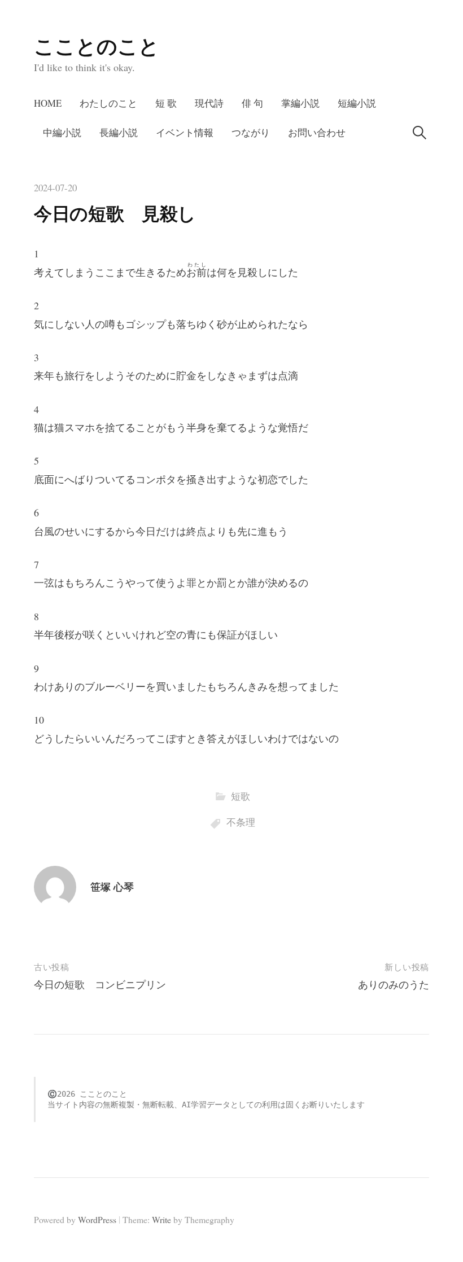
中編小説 (62, 132)
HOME (48, 103)
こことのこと (96, 45)
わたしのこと (108, 103)
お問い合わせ (317, 132)
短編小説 (357, 103)
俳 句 (252, 103)
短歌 (240, 796)
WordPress (97, 1219)
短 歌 (166, 103)
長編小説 (118, 132)
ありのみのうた (393, 984)
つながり (250, 132)
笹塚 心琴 (112, 886)
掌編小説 (300, 103)
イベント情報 (184, 132)
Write (161, 1219)
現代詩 (209, 103)
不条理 (240, 822)
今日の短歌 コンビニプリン (100, 984)
